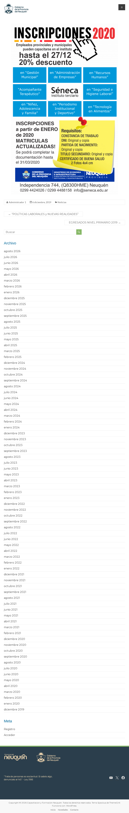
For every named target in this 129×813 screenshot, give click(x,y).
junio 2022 (11, 539)
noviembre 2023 (15, 439)
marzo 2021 (11, 627)
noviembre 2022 (15, 509)
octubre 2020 (13, 650)
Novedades (63, 809)
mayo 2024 (11, 404)
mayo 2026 (11, 268)
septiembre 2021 (15, 592)
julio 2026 (10, 257)
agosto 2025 (12, 321)
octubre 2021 (13, 586)
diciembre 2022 (14, 503)
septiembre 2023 (15, 451)
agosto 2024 (12, 386)
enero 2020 (12, 703)
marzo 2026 (12, 280)
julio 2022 (10, 533)
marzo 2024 (12, 415)
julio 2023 (10, 462)
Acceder (9, 735)
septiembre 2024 (15, 380)
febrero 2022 (13, 562)
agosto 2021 (12, 597)
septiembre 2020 (15, 656)
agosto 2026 (12, 251)
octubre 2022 (13, 515)
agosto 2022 (12, 527)
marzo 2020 (12, 691)
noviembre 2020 (15, 644)
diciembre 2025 (14, 298)
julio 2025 (10, 327)
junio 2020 (11, 674)
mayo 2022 (11, 545)
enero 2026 (11, 292)
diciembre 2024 (14, 362)
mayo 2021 (11, 615)
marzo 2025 (12, 351)
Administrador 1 (17, 202)
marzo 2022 (12, 556)
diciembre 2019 (14, 709)
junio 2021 (10, 609)
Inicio (53, 809)
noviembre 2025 (15, 304)
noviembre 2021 (14, 580)
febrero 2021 (12, 633)
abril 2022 (10, 550)
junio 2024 (11, 398)
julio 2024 (10, 392)
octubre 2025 (13, 310)
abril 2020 (10, 686)
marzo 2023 (12, 486)
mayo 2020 (11, 680)
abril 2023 (10, 480)
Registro (9, 729)
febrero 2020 (13, 697)
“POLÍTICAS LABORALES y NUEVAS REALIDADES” (43, 214)
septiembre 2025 (15, 315)
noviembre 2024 (15, 368)
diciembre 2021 (14, 574)
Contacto (74, 809)
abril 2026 (10, 274)
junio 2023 (11, 468)
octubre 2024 (13, 374)
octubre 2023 (13, 445)
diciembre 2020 (14, 639)
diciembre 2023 (14, 433)
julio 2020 (10, 668)
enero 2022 (11, 568)
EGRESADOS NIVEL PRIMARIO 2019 (95, 222)
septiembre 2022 (15, 521)
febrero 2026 (13, 286)
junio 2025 (11, 333)
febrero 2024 (13, 421)
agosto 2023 (12, 456)
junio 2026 (11, 263)
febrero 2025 (13, 357)
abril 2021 (10, 621)
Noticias (62, 202)
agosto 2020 (12, 662)
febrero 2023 (13, 492)
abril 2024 (10, 409)
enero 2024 (11, 427)
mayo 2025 (11, 339)
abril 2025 (10, 345)
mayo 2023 (11, 474)
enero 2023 (11, 498)
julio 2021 (10, 603)
